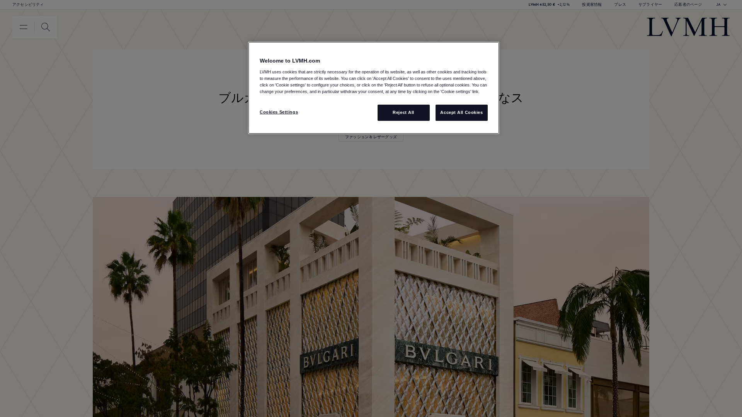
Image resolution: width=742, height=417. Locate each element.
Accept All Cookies (461, 112)
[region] (373, 88)
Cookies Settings (279, 112)
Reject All (403, 112)
